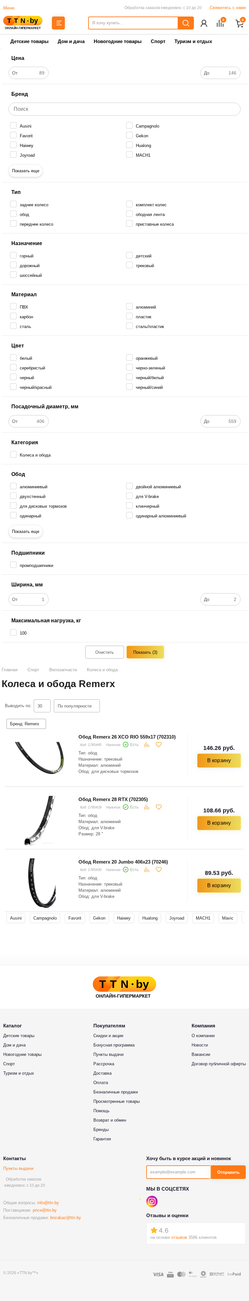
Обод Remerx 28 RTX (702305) (113, 799)
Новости (200, 1045)
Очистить (104, 652)
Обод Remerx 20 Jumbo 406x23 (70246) (123, 862)
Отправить (228, 1172)
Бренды (101, 1129)
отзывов (179, 1237)
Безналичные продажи (115, 1092)
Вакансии (201, 1054)
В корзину (219, 760)
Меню (9, 8)
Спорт (158, 41)
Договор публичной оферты (219, 1063)
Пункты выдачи (18, 1168)
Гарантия (102, 1139)
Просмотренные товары (116, 1101)
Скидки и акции (108, 1035)
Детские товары (29, 41)
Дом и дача (71, 41)
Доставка (102, 1073)
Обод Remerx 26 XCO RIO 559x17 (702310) (127, 737)
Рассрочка (103, 1063)
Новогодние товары (118, 41)
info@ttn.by (48, 1202)
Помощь (101, 1110)
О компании (203, 1035)
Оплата (100, 1082)
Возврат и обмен (109, 1120)
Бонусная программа (114, 1045)
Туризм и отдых (193, 41)
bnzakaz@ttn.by (65, 1217)
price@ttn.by (45, 1210)
